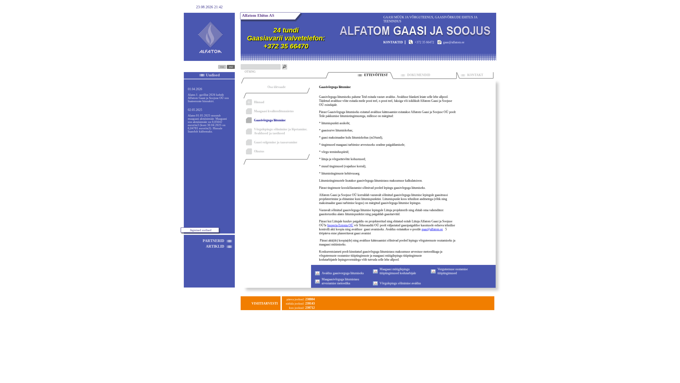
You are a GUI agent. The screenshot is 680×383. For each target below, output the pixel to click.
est (231, 67)
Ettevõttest (376, 75)
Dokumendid (427, 75)
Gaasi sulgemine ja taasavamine (275, 142)
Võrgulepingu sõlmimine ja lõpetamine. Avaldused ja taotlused (280, 131)
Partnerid (213, 241)
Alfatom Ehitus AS (258, 15)
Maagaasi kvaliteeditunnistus (274, 111)
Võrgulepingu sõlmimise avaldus (400, 283)
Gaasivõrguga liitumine (270, 120)
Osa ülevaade (276, 87)
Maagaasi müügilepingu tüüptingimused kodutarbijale (398, 271)
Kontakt (475, 75)
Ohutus (259, 151)
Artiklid (215, 246)
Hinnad (259, 102)
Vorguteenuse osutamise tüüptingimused (452, 271)
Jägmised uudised (200, 230)
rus (222, 67)
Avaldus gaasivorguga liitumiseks (343, 273)
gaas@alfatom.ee (432, 229)
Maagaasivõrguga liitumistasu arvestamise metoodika (340, 281)
